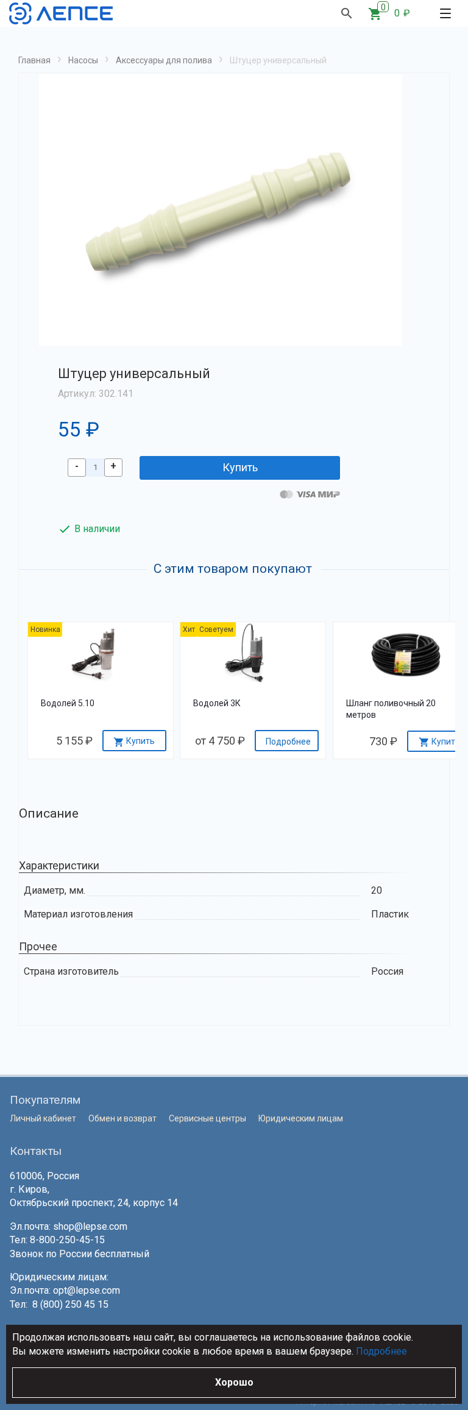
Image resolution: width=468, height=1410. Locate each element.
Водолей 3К (217, 703)
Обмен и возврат (122, 1118)
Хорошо (234, 1382)
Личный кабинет (43, 1118)
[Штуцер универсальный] (220, 210)
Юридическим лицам (300, 1118)
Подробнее (381, 1351)
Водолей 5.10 (67, 703)
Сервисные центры (207, 1118)
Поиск (347, 13)
